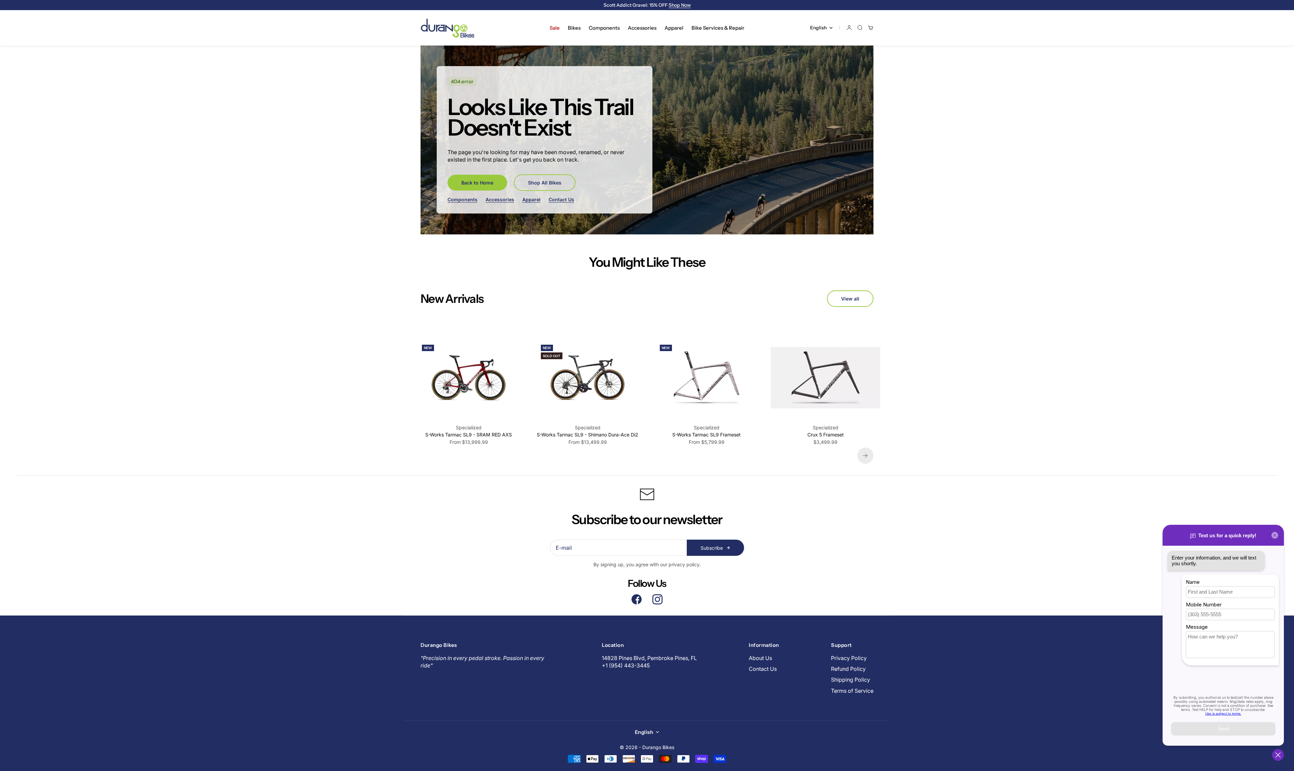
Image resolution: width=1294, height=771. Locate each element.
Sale (555, 28)
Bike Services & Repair (717, 28)
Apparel (674, 28)
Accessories (642, 28)
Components (604, 28)
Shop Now (680, 5)
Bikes (574, 28)
